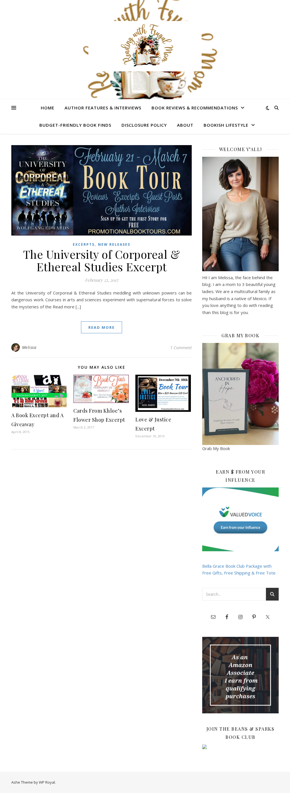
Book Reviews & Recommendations (195, 108)
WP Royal (47, 782)
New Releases (114, 244)
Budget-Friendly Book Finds (75, 125)
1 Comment (181, 347)
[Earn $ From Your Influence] (240, 519)
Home (47, 108)
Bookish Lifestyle (226, 125)
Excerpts (84, 244)
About (185, 125)
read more (101, 327)
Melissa (29, 347)
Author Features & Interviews (103, 108)
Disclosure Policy (144, 125)
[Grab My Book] (240, 394)
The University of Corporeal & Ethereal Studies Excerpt (101, 260)
